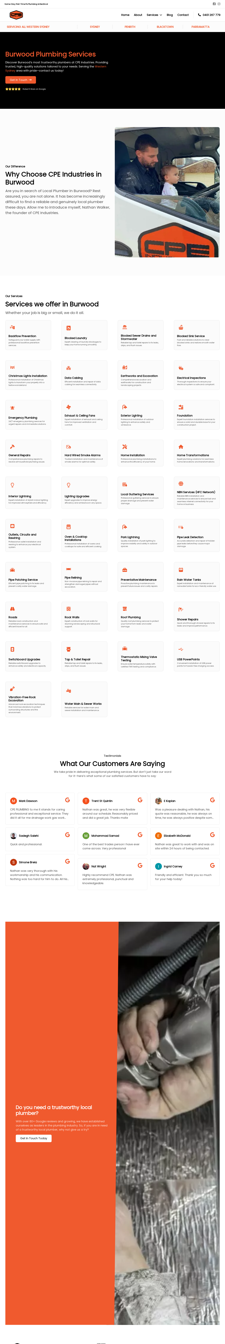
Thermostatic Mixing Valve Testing (139, 658)
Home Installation (133, 455)
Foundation (185, 415)
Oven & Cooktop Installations (76, 538)
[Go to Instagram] (219, 4)
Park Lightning (130, 537)
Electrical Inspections (191, 378)
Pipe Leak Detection (190, 537)
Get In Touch (18, 80)
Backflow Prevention (22, 336)
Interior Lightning (20, 496)
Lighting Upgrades (77, 496)
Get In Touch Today (33, 1138)
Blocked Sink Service (191, 336)
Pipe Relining (73, 577)
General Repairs (19, 455)
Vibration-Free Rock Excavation (22, 698)
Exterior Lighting (131, 415)
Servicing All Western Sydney (28, 27)
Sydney (95, 27)
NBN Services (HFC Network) (196, 492)
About (138, 15)
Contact (183, 15)
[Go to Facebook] (214, 4)
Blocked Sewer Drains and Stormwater (138, 337)
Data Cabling (74, 378)
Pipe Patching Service (23, 580)
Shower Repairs (187, 619)
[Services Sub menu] (160, 15)
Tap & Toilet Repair (78, 659)
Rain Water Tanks (189, 580)
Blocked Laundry (76, 338)
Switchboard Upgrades (24, 659)
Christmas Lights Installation (28, 376)
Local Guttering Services (137, 494)
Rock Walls (72, 617)
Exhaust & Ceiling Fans (80, 415)
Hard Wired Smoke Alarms (83, 455)
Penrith (130, 27)
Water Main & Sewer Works (83, 704)
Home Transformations (193, 455)
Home (125, 15)
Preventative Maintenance (138, 580)
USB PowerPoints (188, 659)
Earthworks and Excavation (139, 376)
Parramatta (201, 27)
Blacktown (165, 27)
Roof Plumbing (131, 617)
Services (152, 15)
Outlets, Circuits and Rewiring (22, 536)
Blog (170, 15)
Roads (13, 617)
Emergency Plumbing (23, 418)
